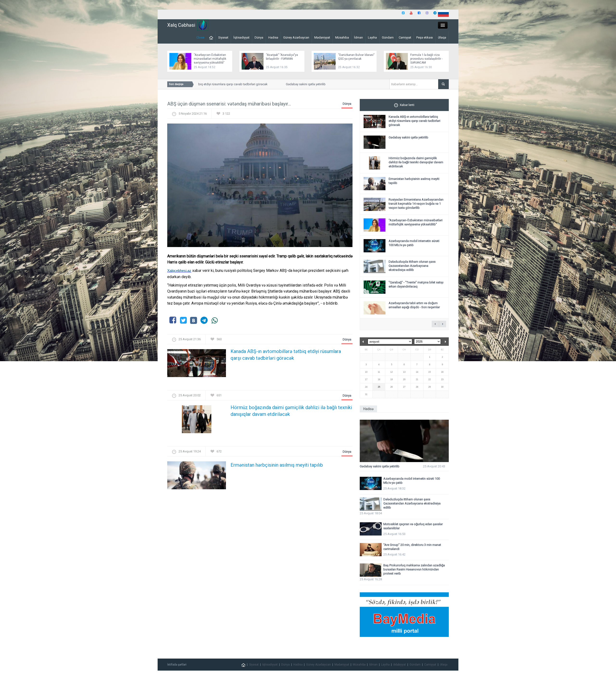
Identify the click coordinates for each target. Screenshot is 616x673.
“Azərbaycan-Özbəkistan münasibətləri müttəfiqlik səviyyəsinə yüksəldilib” (210, 58)
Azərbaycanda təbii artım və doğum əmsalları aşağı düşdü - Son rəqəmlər (414, 305)
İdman (358, 37)
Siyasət (223, 37)
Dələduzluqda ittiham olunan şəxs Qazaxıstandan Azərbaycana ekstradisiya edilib (412, 266)
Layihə (372, 37)
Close (200, 37)
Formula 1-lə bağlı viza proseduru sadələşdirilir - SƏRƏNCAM (426, 58)
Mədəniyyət (322, 37)
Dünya (259, 37)
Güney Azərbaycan (296, 37)
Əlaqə (442, 37)
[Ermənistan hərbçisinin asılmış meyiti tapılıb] (196, 477)
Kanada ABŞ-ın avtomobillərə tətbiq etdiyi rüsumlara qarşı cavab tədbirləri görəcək (286, 354)
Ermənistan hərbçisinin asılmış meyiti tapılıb (277, 465)
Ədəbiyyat (399, 664)
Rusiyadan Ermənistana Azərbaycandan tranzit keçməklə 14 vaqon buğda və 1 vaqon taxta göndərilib (416, 203)
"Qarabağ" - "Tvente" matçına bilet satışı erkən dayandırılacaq (416, 284)
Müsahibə (342, 37)
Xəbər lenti (407, 105)
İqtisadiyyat (241, 37)
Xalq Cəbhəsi (181, 25)
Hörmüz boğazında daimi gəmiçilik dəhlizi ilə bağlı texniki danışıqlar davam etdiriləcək (291, 411)
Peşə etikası (424, 37)
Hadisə (273, 37)
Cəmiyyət (405, 37)
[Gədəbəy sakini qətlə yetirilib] (404, 441)
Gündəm (388, 37)
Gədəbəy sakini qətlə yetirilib (288, 84)
